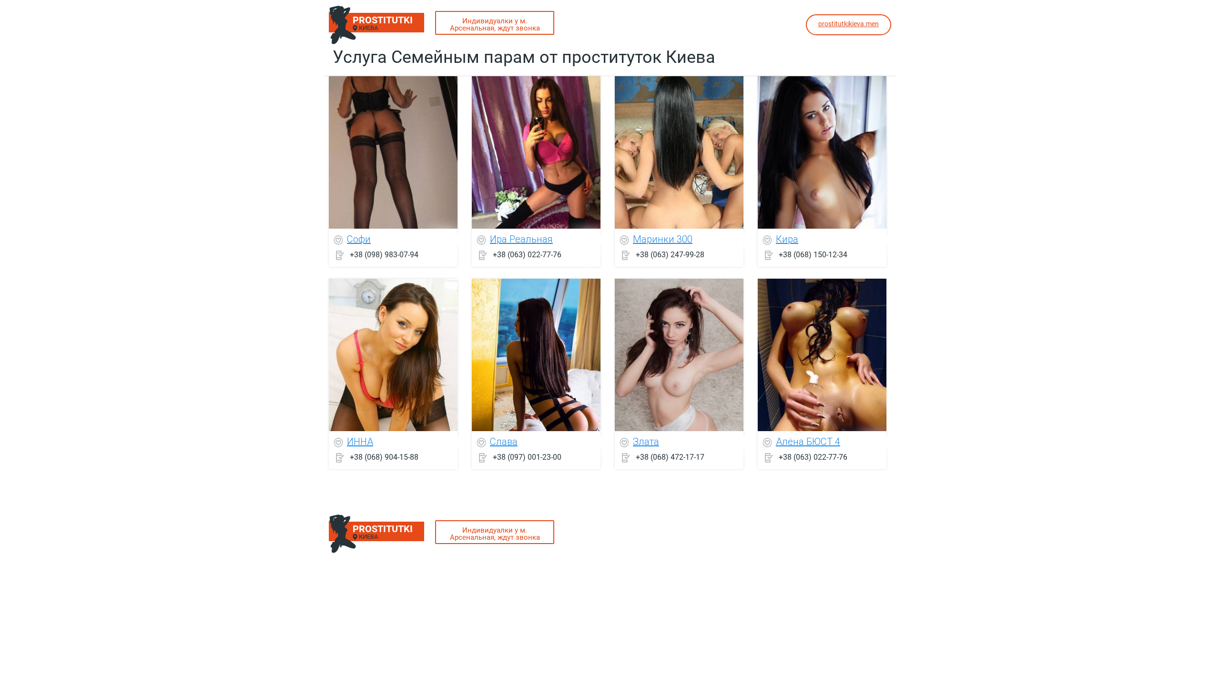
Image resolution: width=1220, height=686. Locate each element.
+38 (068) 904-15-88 (384, 457)
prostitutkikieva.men (848, 24)
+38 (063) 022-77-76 (527, 254)
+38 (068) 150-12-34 (813, 254)
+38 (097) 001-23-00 (527, 457)
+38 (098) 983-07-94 (384, 254)
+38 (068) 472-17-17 (670, 457)
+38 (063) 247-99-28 (670, 254)
